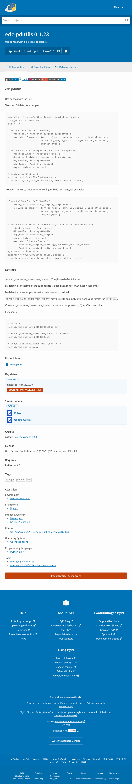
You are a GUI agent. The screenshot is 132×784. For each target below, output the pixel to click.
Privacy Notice (65, 671)
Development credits (107, 639)
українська (74, 759)
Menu (117, 7)
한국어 (84, 762)
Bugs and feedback (109, 621)
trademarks (92, 712)
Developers (16, 518)
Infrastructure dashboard (64, 625)
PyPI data (12, 379)
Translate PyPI (108, 630)
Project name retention (21, 634)
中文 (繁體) (121, 759)
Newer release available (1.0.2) (25, 390)
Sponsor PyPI (109, 634)
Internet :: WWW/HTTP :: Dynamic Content (33, 565)
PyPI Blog (64, 621)
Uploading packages (21, 625)
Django (14, 508)
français (35, 759)
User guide (22, 630)
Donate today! (66, 706)
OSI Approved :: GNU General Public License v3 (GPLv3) (40, 532)
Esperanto (73, 762)
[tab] (16, 67)
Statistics (66, 630)
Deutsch (97, 759)
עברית (63, 762)
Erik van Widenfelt (24, 437)
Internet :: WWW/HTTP (22, 562)
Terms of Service (65, 658)
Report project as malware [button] (66, 576)
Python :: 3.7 (17, 552)
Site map (66, 724)
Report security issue (66, 662)
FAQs (23, 639)
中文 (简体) (108, 759)
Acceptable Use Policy (65, 675)
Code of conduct (64, 667)
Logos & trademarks (66, 634)
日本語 (45, 759)
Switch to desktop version (66, 741)
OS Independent (19, 542)
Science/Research (20, 522)
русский (54, 762)
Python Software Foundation (68, 721)
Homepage (15, 364)
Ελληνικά (86, 759)
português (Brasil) (59, 759)
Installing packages (21, 621)
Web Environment (20, 498)
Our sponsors (66, 639)
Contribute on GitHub (107, 625)
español (25, 759)
